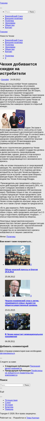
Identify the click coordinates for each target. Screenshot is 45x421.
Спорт (8, 402)
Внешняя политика (14, 18)
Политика (9, 21)
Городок (4, 3)
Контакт (8, 27)
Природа (9, 409)
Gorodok (5, 80)
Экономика (10, 23)
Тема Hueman (32, 418)
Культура (9, 407)
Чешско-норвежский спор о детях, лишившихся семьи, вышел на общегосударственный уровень (22, 303)
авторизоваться (7, 353)
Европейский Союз (14, 16)
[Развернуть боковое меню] (1, 358)
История (9, 405)
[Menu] (1, 396)
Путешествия (11, 400)
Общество (9, 25)
